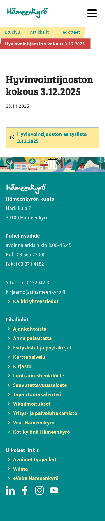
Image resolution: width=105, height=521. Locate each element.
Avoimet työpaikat (35, 459)
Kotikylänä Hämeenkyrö (41, 432)
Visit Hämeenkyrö (34, 422)
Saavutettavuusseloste (40, 385)
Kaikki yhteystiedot (36, 301)
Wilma (20, 469)
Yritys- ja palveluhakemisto (45, 413)
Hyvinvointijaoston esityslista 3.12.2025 (52, 137)
